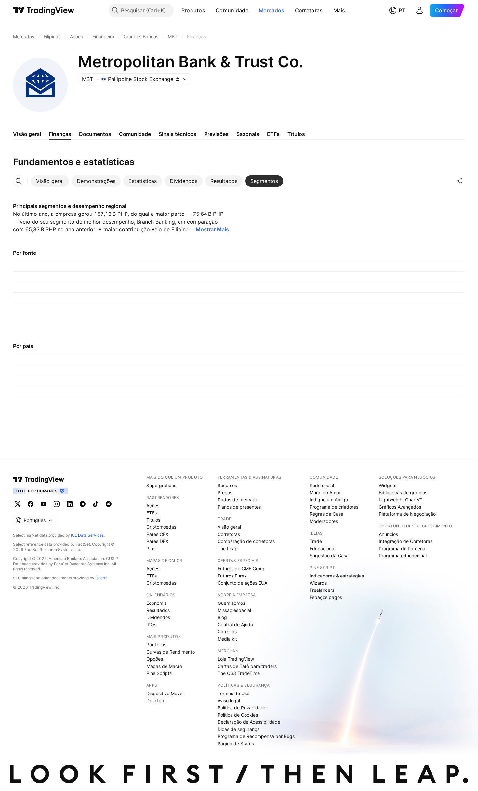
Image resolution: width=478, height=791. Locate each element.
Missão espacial (234, 610)
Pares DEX (157, 541)
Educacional (322, 548)
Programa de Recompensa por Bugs (256, 736)
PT (402, 10)
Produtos (193, 10)
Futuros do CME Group (242, 568)
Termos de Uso (233, 693)
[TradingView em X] (17, 504)
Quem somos (231, 603)
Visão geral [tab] (27, 134)
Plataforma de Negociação (407, 514)
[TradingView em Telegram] (82, 504)
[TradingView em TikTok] (95, 504)
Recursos (227, 485)
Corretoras (309, 10)
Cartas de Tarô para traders (247, 666)
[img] (177, 79)
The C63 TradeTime (239, 673)
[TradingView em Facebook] (30, 504)
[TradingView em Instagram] (56, 504)
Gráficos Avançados (400, 507)
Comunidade (232, 10)
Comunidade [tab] (135, 134)
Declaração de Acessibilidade (249, 722)
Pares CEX (157, 534)
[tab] (50, 181)
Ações (152, 505)
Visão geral (229, 527)
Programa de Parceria (402, 548)
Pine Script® (159, 673)
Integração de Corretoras (405, 541)
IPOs (151, 624)
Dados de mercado (238, 499)
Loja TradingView (236, 659)
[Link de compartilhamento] (459, 181)
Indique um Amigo (329, 499)
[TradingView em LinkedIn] (69, 504)
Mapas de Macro (164, 666)
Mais (339, 10)
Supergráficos (161, 485)
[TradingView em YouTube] (43, 504)
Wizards (318, 583)
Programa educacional (403, 555)
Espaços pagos (326, 597)
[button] (210, 10)
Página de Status (236, 743)
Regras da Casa (326, 514)
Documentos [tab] (95, 134)
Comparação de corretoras (246, 541)
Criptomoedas (161, 527)
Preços (225, 492)
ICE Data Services (87, 535)
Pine (150, 548)
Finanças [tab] (60, 134)
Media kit (227, 639)
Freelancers (322, 590)
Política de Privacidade (242, 707)
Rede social (322, 485)
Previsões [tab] (216, 134)
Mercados (271, 10)
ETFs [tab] (273, 134)
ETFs (151, 512)
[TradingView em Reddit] (108, 504)
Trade (316, 541)
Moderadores (324, 521)
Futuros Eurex (232, 575)
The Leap (228, 548)
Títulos (153, 520)
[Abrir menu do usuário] (419, 10)
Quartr (101, 578)
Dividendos (158, 617)
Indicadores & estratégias (337, 575)
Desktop (155, 700)
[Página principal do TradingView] (43, 10)
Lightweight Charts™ (400, 499)
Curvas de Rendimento (170, 652)
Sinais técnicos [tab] (177, 134)
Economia (156, 603)
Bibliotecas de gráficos (403, 492)
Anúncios (388, 534)
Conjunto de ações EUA (242, 583)
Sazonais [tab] (247, 134)
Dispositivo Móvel (164, 693)
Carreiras (227, 631)
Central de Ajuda (235, 624)
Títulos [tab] (296, 134)
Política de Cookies (238, 715)
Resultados (158, 610)
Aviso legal (229, 700)
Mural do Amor (325, 492)
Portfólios (156, 644)
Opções (154, 659)
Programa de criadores (334, 507)
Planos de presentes (239, 507)
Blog (222, 617)
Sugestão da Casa (329, 555)
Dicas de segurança (239, 729)
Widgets (387, 485)
